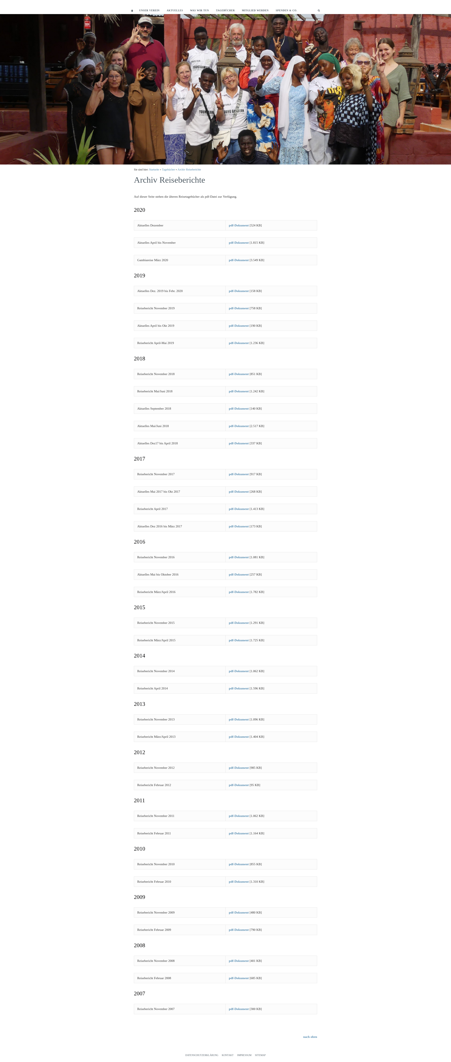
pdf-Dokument (239, 225)
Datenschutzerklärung (201, 1055)
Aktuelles (175, 10)
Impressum (244, 1055)
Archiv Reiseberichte (189, 169)
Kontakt (228, 1055)
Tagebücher (225, 10)
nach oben (310, 1037)
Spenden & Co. (286, 10)
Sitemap (260, 1055)
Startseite (154, 169)
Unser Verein (149, 10)
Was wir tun (199, 10)
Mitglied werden (255, 10)
